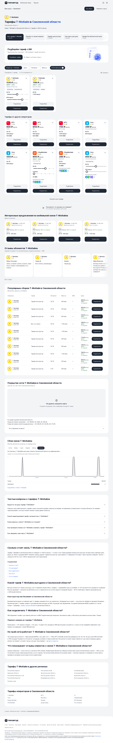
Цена (25, 67)
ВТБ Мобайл (78, 700)
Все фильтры (58, 67)
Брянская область (79, 675)
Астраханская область (81, 673)
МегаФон (43, 698)
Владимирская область (48, 678)
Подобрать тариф (15, 57)
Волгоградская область (81, 678)
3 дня (21, 448)
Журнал (36, 3)
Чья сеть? (12, 573)
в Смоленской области (33, 711)
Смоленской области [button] (46, 21)
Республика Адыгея (14, 670)
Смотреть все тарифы (56, 199)
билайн (43, 700)
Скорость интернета (33, 725)
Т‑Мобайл (11, 695)
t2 (74, 695)
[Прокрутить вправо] (105, 37)
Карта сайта (60, 725)
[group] (56, 265)
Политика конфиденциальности (73, 725)
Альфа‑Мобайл (12, 700)
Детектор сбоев (51, 725)
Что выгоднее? (13, 568)
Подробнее (17, 104)
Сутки (10, 448)
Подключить (17, 108)
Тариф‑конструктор (37, 301)
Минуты (44, 67)
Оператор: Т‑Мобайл (12, 67)
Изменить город (102, 8)
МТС (42, 695)
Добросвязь (44, 702)
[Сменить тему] (106, 2)
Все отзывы (8, 279)
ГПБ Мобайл (11, 702)
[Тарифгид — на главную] (11, 2)
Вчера (16, 448)
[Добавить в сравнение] (26, 78)
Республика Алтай (46, 670)
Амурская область (13, 673)
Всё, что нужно (35, 324)
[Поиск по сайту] (103, 2)
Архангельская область (48, 673)
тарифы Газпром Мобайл (28, 605)
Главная (7, 711)
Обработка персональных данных (92, 725)
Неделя (28, 448)
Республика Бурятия (14, 678)
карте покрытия (53, 641)
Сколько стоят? (13, 565)
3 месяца (40, 448)
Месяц (34, 448)
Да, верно (89, 8)
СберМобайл (78, 698)
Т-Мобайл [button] (22, 21)
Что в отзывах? (13, 576)
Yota (9, 698)
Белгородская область (48, 675)
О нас (6, 725)
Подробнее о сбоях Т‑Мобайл (17, 487)
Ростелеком (78, 702)
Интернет (34, 67)
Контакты (11, 725)
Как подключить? (14, 571)
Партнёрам (18, 725)
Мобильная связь (25, 3)
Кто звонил (43, 725)
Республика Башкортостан (16, 675)
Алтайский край (79, 670)
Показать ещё (12, 681)
